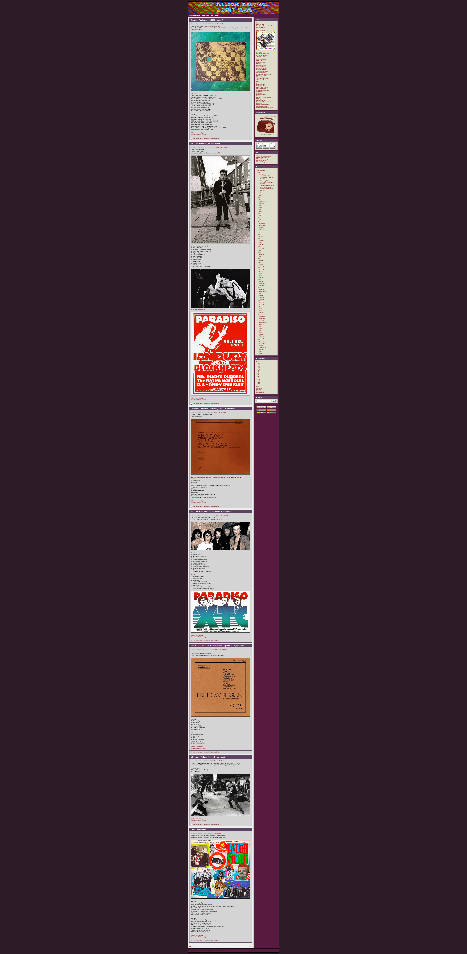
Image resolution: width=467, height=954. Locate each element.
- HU (258, 370)
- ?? (258, 385)
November (262, 225)
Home (258, 23)
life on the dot (260, 77)
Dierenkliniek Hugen (262, 159)
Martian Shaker (261, 69)
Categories (261, 358)
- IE (219, 760)
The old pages (260, 56)
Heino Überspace (261, 100)
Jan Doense (201, 309)
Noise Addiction (261, 106)
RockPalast (194, 575)
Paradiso (194, 553)
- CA (258, 366)
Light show (260, 392)
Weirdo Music (260, 61)
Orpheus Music (261, 66)
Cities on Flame (261, 80)
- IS (258, 373)
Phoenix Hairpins (261, 68)
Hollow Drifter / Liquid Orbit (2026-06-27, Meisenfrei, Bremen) (267, 187)
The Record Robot (262, 71)
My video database (262, 55)
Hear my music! (261, 30)
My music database (262, 53)
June (260, 207)
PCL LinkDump (261, 65)
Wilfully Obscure (261, 99)
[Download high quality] (199, 134)
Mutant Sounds (261, 62)
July (260, 192)
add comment (197, 138)
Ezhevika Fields (261, 94)
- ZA (258, 383)
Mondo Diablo (260, 84)
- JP (258, 376)
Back (191, 946)
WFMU (258, 64)
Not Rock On (260, 85)
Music (216, 24)
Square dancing (261, 72)
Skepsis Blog (260, 162)
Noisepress (260, 96)
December (262, 223)
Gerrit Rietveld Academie (211, 26)
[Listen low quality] (197, 133)
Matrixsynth (260, 93)
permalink (207, 138)
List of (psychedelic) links (264, 107)
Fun (219, 833)
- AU (258, 363)
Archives (260, 167)
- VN (258, 382)
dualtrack (259, 103)
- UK (221, 147)
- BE (258, 364)
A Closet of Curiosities (263, 74)
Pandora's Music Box (263, 104)
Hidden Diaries (261, 88)
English (224, 24)
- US (258, 380)
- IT (258, 375)
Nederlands (260, 391)
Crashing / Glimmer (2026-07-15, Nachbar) (267, 181)
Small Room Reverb (262, 78)
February (262, 196)
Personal (259, 388)
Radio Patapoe (261, 160)
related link (215, 138)
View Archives (260, 170)
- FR (258, 369)
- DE (219, 412)
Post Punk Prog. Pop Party (264, 102)
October (261, 200)
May (260, 209)
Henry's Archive (261, 75)
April (260, 211)
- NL (220, 24)
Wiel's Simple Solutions (263, 156)
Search (259, 397)
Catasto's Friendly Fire (263, 97)
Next (250, 946)
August (261, 174)
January (261, 244)
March (261, 194)
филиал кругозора (262, 90)
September (262, 201)
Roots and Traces (262, 87)
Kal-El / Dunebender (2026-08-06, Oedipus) (267, 176)
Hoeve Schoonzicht (262, 157)
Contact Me (260, 24)
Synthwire (259, 91)
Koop (258, 81)
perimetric (259, 83)
